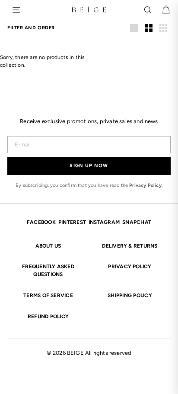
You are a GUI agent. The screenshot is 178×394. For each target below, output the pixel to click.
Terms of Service (48, 295)
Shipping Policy (130, 295)
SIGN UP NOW (89, 165)
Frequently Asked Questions (48, 270)
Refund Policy (48, 316)
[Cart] (166, 10)
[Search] (148, 10)
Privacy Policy (145, 185)
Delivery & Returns (129, 246)
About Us (48, 246)
